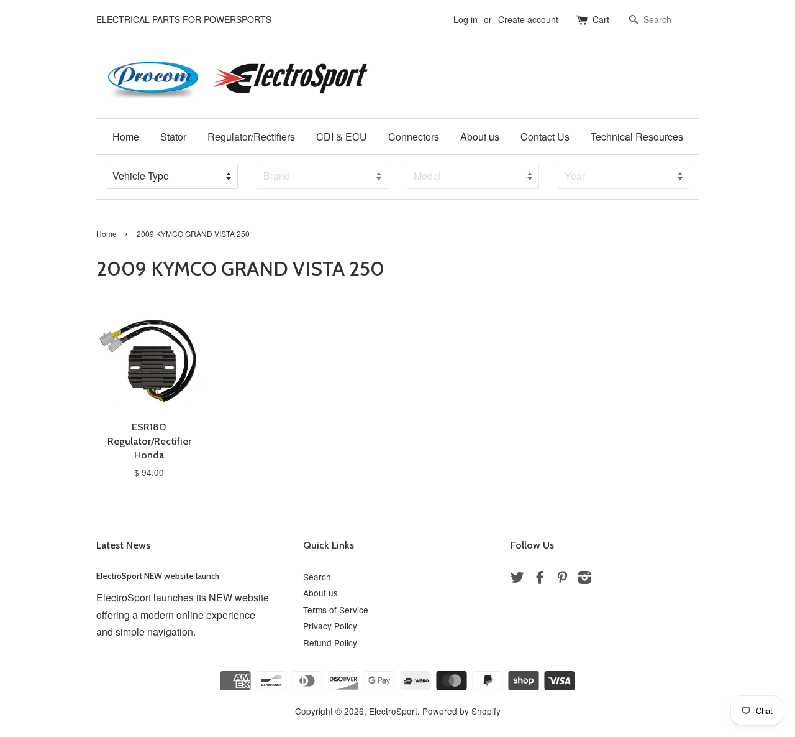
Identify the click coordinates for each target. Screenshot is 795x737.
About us (479, 136)
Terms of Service (335, 609)
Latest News (123, 545)
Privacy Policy (330, 625)
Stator (173, 136)
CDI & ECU (341, 136)
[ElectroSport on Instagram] (584, 579)
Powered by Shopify (461, 711)
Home (125, 136)
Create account (528, 19)
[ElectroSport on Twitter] (517, 579)
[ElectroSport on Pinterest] (562, 579)
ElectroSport (393, 711)
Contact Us (545, 136)
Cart (601, 19)
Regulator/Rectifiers (251, 136)
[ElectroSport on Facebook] (540, 579)
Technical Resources (637, 136)
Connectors (413, 136)
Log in (465, 19)
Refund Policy (330, 642)
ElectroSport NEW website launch (157, 576)
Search (317, 576)
